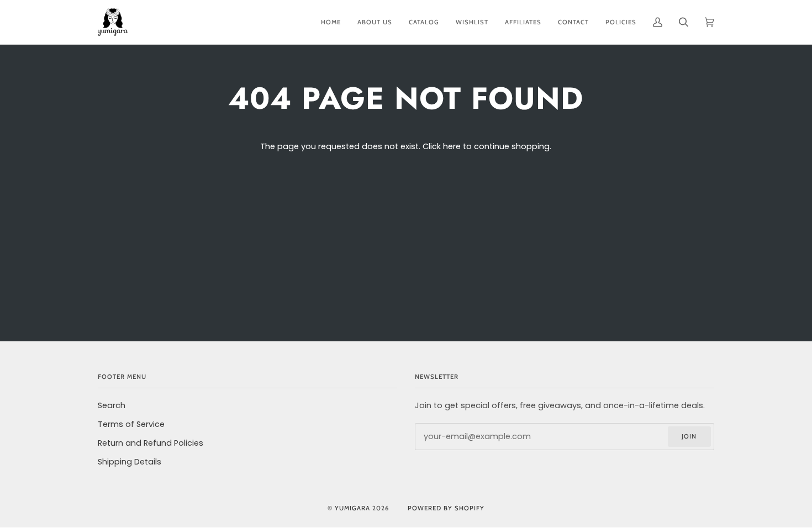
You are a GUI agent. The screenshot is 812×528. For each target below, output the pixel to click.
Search (111, 405)
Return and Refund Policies (150, 442)
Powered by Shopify (446, 508)
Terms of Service (131, 424)
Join (689, 436)
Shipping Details (129, 461)
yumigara (352, 508)
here (452, 146)
